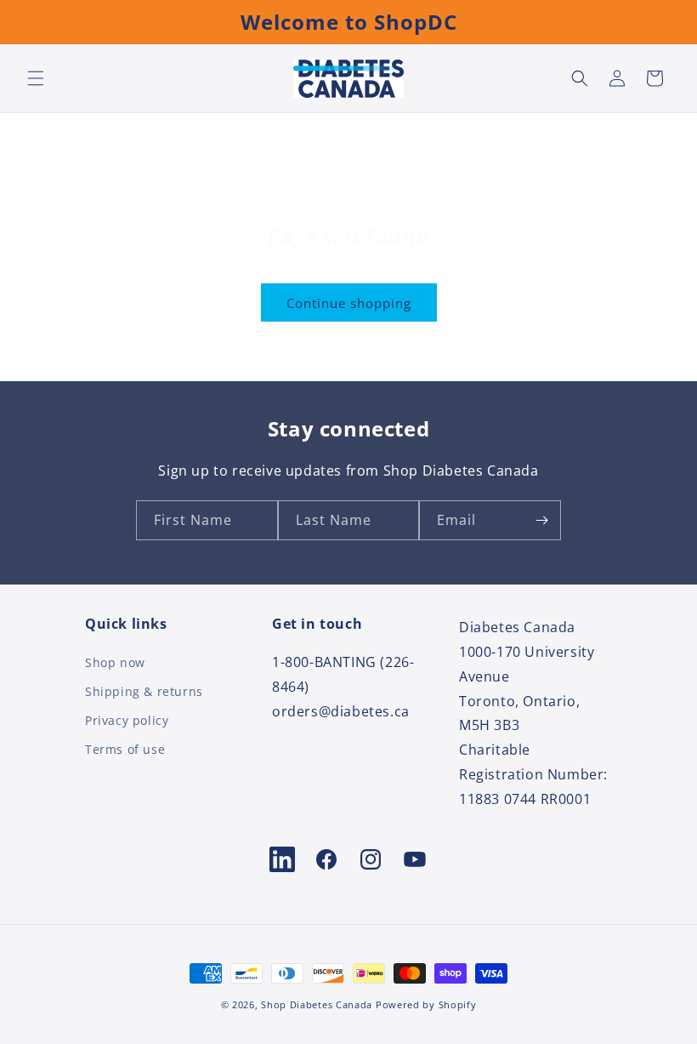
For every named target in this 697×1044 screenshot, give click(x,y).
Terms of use (125, 749)
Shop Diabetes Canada (316, 1004)
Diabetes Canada (517, 627)
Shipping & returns (144, 691)
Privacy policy (126, 720)
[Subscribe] (541, 520)
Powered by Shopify (426, 1004)
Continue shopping (348, 302)
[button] (35, 78)
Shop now (115, 663)
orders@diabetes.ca (341, 711)
